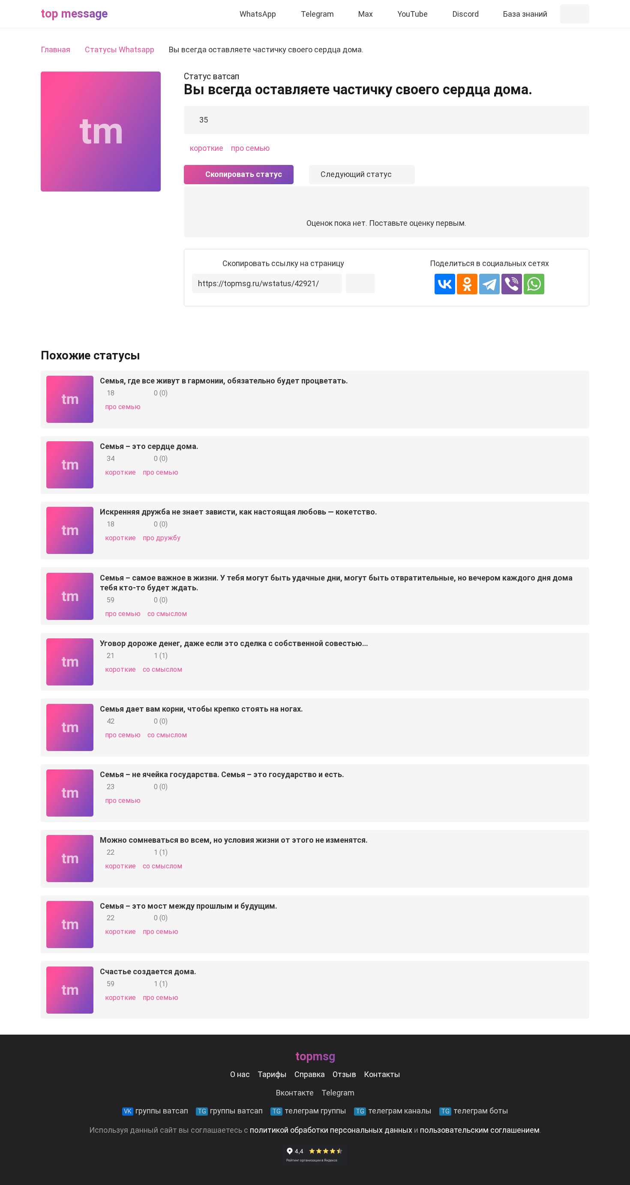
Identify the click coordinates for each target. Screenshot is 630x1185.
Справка (309, 1074)
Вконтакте (295, 1092)
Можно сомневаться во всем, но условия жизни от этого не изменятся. (234, 839)
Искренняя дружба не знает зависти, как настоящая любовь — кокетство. (238, 511)
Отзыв (344, 1074)
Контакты (382, 1074)
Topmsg (315, 1056)
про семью (250, 148)
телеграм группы (309, 1110)
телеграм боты (474, 1110)
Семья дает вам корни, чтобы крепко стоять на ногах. (201, 708)
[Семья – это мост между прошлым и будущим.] (69, 907)
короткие (206, 148)
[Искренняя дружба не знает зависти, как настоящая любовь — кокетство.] (69, 513)
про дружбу (161, 538)
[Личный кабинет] (574, 14)
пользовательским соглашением (480, 1129)
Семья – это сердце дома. (149, 446)
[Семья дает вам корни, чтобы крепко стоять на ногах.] (69, 710)
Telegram (337, 1092)
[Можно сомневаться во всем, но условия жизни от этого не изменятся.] (69, 841)
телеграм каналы (394, 1110)
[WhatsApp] (534, 284)
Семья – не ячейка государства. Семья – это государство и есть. (222, 774)
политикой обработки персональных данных (331, 1129)
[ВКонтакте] (445, 284)
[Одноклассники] (467, 284)
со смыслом (167, 614)
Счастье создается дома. (148, 971)
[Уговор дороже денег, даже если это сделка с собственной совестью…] (69, 644)
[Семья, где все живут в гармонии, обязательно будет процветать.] (69, 381)
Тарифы (272, 1074)
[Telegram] (489, 284)
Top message (74, 14)
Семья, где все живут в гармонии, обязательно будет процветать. (224, 380)
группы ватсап (156, 1110)
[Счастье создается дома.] (69, 972)
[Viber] (511, 284)
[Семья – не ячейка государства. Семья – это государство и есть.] (69, 775)
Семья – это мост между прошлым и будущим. (188, 905)
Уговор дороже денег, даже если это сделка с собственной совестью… (234, 643)
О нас (240, 1074)
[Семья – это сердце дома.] (69, 447)
